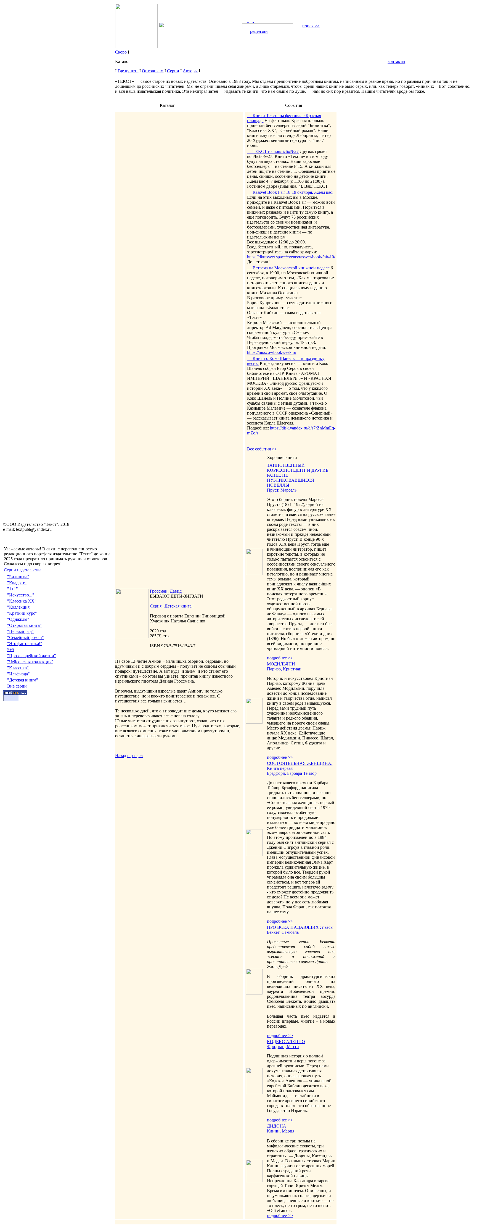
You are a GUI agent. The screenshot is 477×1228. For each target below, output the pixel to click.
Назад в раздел (129, 755)
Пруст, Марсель (281, 490)
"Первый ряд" (20, 631)
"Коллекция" (19, 607)
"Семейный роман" (25, 637)
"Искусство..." (20, 595)
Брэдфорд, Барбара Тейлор (292, 773)
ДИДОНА (276, 1126)
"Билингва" (18, 576)
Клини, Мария (280, 1131)
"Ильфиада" (18, 674)
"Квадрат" (16, 582)
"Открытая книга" (24, 625)
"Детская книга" (22, 680)
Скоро (121, 52)
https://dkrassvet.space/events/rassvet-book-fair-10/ (291, 256)
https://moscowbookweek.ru (271, 352)
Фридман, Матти (283, 1046)
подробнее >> (280, 658)
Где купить (128, 70)
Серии (173, 70)
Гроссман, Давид (166, 591)
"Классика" (18, 667)
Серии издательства (22, 569)
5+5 (10, 649)
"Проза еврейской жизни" (31, 655)
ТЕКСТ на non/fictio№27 (273, 151)
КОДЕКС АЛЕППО (286, 1041)
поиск (311, 25)
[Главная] (245, 20)
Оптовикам (152, 70)
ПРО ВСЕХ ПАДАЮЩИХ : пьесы (300, 927)
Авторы (190, 70)
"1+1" (12, 589)
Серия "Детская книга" (172, 606)
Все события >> (262, 449)
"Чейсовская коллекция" (30, 661)
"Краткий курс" (22, 613)
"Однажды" (18, 619)
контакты (396, 61)
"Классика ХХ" (21, 601)
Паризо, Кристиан (284, 669)
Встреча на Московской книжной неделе (288, 268)
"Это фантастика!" (24, 643)
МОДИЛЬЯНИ (281, 664)
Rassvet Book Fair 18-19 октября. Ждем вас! (290, 192)
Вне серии (17, 686)
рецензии (259, 31)
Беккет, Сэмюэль (283, 932)
